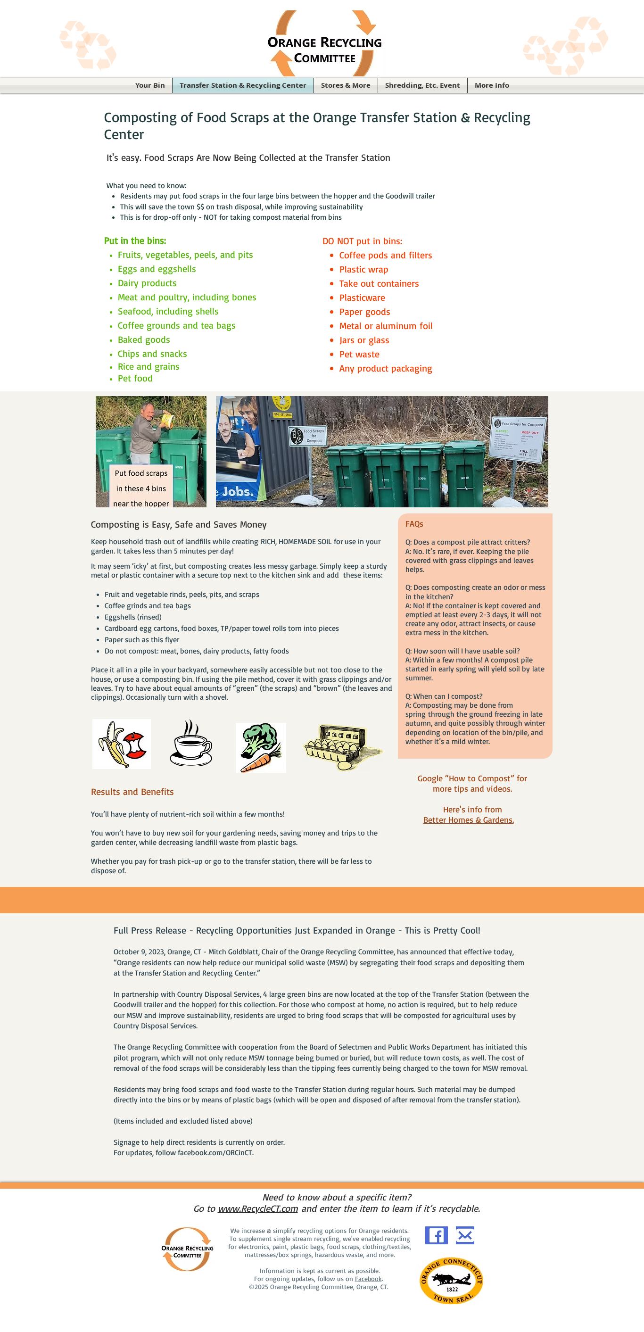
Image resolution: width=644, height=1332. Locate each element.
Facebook (368, 1278)
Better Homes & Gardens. (468, 819)
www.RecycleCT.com (258, 1208)
